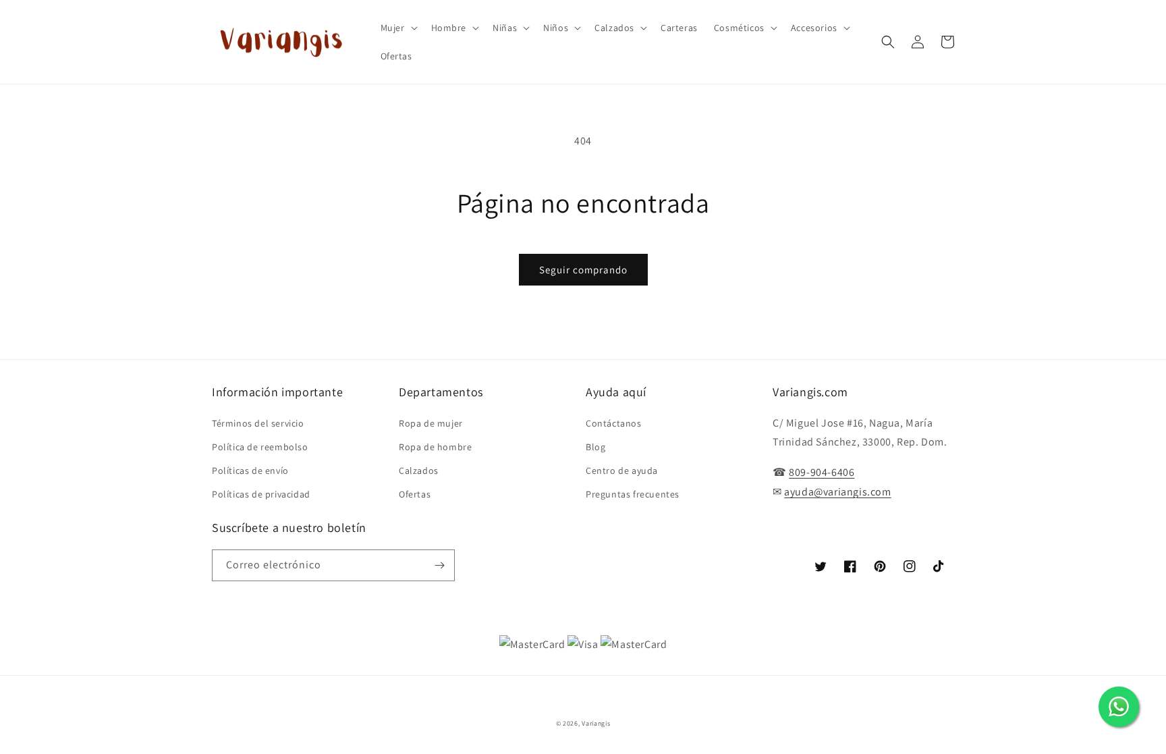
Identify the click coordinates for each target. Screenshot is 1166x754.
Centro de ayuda (622, 470)
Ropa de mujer (431, 423)
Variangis (596, 723)
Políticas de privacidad (261, 494)
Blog (595, 447)
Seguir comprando (583, 269)
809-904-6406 (821, 472)
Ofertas (415, 494)
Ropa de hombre (435, 447)
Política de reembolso (260, 447)
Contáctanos (614, 423)
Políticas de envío (250, 470)
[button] (397, 28)
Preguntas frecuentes (632, 494)
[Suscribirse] (439, 565)
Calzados (419, 470)
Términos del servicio (258, 423)
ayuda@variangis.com (837, 492)
